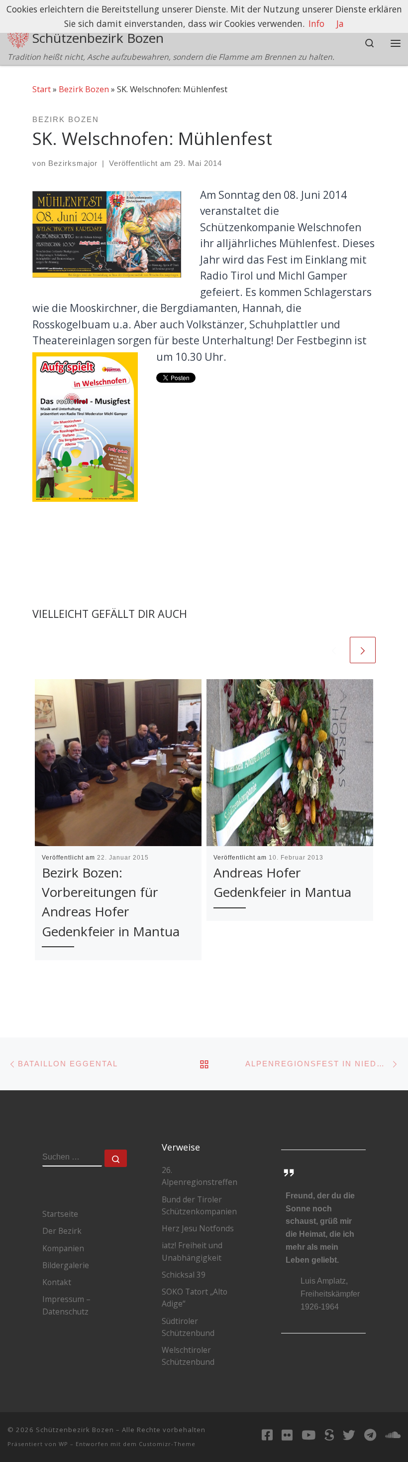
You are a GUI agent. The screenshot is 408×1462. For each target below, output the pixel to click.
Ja (340, 23)
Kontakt (56, 1282)
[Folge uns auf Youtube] (308, 1435)
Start (41, 89)
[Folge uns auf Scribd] (329, 1435)
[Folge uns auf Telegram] (370, 1435)
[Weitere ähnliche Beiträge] (363, 650)
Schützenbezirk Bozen (75, 1429)
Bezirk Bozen (84, 89)
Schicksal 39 (183, 1274)
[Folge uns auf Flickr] (287, 1435)
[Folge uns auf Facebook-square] (267, 1435)
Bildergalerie (65, 1265)
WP (63, 1444)
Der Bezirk (62, 1230)
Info (316, 23)
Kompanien (63, 1248)
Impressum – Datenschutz (66, 1305)
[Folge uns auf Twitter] (349, 1435)
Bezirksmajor (73, 163)
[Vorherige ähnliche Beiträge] (334, 650)
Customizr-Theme (167, 1444)
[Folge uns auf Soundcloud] (393, 1435)
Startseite (60, 1213)
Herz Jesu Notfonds (198, 1228)
